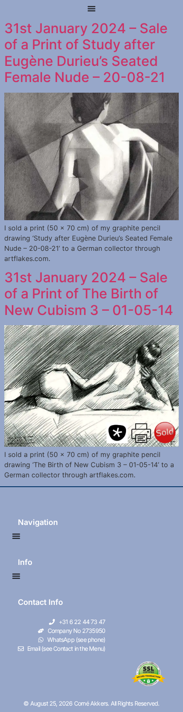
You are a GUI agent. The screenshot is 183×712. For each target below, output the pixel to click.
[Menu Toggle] (91, 8)
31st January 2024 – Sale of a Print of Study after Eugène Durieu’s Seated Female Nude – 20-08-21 (86, 52)
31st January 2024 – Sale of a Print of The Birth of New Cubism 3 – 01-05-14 (88, 293)
